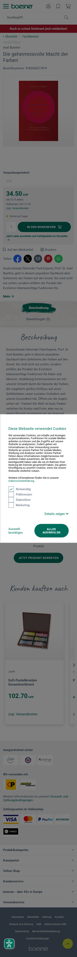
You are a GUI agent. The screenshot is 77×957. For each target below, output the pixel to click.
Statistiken (23, 500)
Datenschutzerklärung (21, 480)
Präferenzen (24, 494)
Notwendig (23, 489)
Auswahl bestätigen (15, 530)
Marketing (23, 505)
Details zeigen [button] (55, 514)
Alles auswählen (52, 530)
